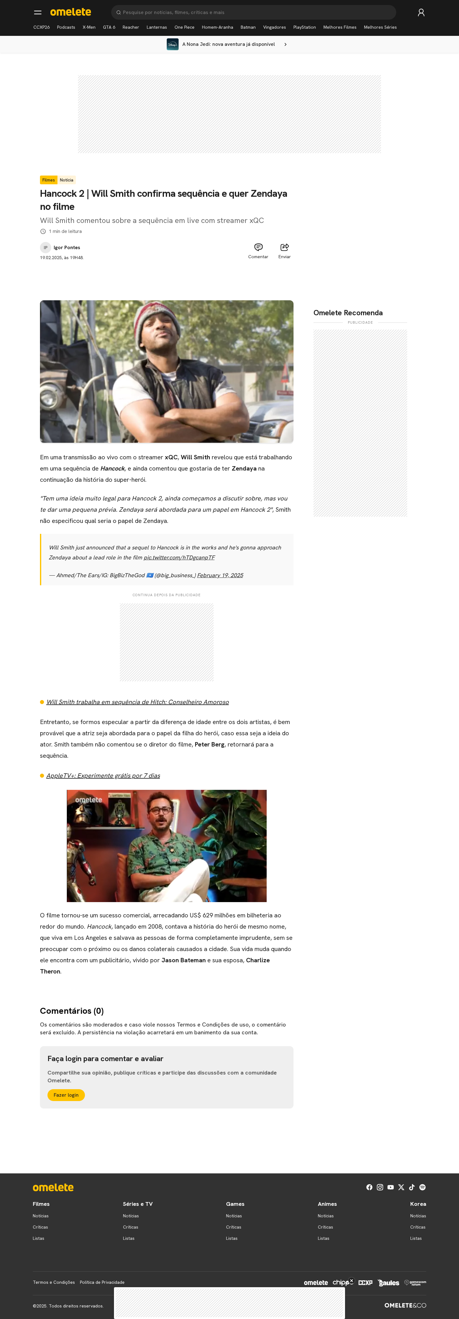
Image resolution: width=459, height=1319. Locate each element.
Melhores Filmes (340, 27)
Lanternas (157, 27)
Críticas (40, 1227)
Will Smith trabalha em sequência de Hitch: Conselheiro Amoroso (137, 702)
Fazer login (66, 1095)
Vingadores (274, 27)
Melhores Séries (380, 27)
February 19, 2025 (220, 575)
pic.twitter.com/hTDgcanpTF (179, 557)
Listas (38, 1238)
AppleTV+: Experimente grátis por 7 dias (103, 775)
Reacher (131, 27)
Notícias (41, 1216)
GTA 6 (109, 27)
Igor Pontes (67, 247)
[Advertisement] (167, 275)
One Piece (185, 27)
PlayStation (305, 27)
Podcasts (66, 27)
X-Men (89, 27)
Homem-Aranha (217, 27)
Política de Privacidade (102, 1282)
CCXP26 (41, 27)
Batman (248, 27)
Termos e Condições (54, 1282)
